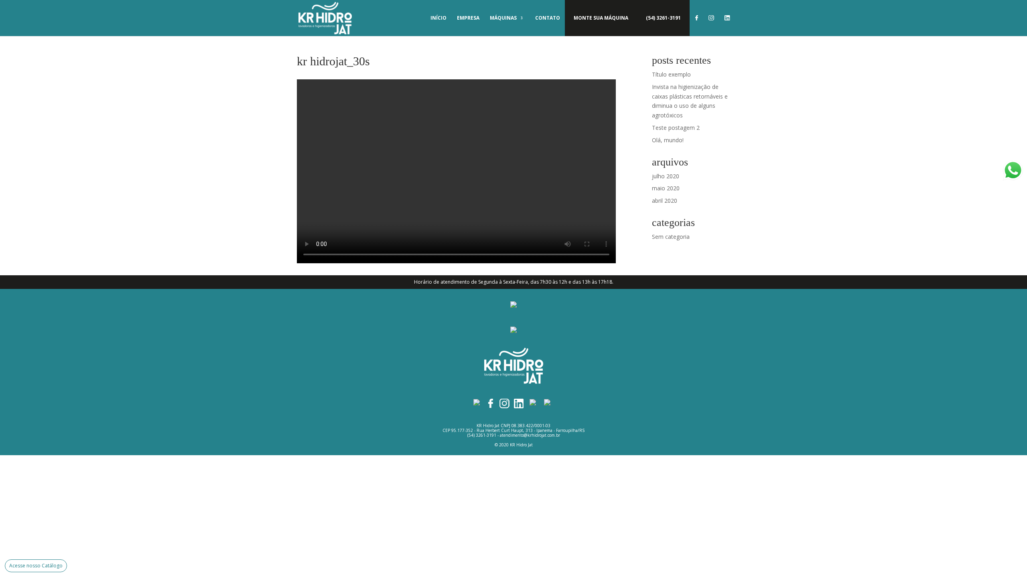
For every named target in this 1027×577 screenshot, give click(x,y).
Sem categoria (671, 236)
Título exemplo (671, 74)
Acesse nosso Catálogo (36, 565)
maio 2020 (666, 188)
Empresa (468, 18)
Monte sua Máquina (601, 18)
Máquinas (503, 18)
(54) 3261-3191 (663, 18)
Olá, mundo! (668, 140)
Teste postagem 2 (676, 127)
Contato (547, 18)
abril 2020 (664, 200)
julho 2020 (665, 176)
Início (438, 18)
